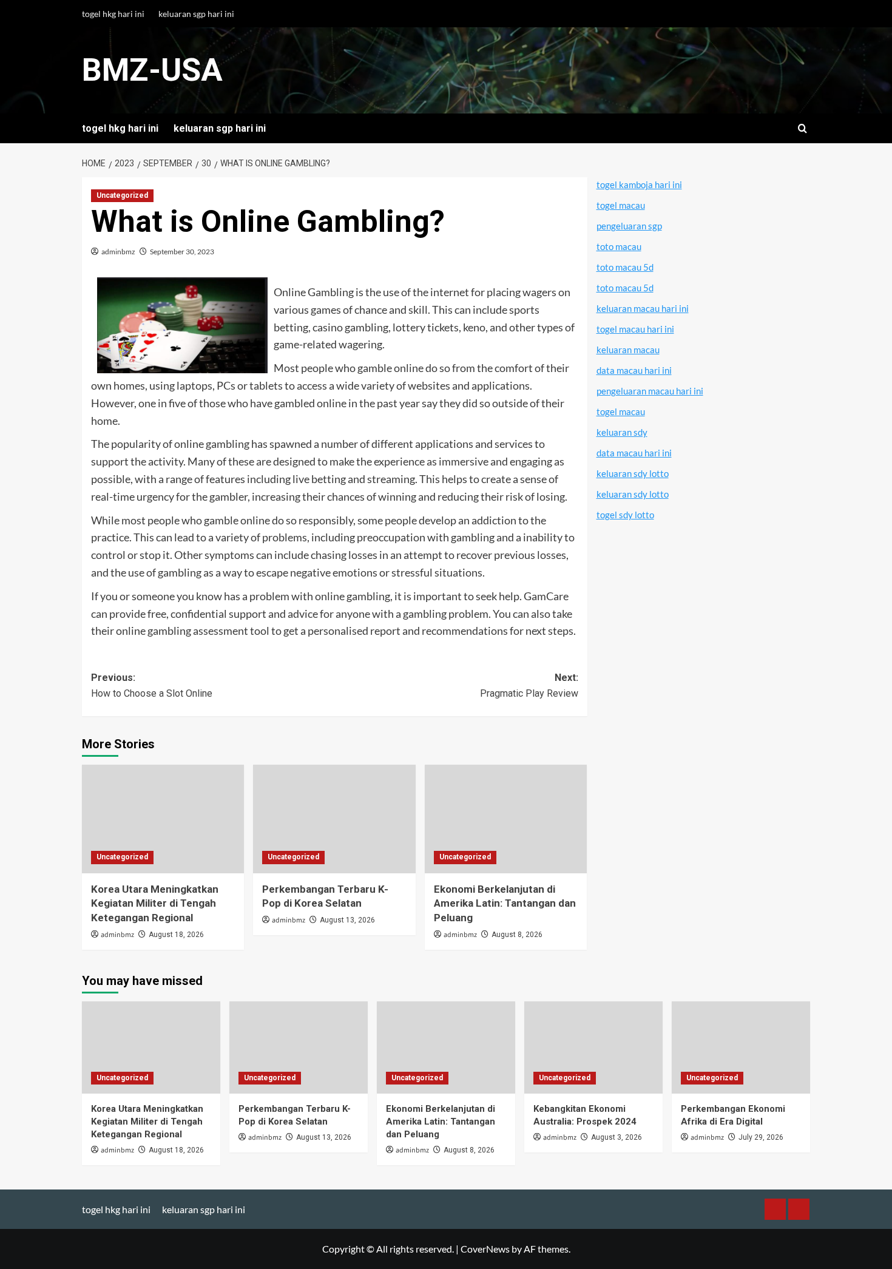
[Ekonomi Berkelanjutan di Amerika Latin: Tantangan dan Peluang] (506, 819)
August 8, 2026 (517, 934)
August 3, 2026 (616, 1137)
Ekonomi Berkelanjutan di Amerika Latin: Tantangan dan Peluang (505, 903)
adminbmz (118, 251)
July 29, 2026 (760, 1137)
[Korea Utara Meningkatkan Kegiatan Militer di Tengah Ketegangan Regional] (163, 819)
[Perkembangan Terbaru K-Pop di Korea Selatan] (334, 819)
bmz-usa (152, 70)
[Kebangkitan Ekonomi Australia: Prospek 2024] (593, 1047)
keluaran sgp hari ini (196, 13)
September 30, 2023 (182, 251)
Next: (529, 685)
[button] (802, 128)
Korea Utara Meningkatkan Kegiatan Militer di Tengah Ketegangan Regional (154, 903)
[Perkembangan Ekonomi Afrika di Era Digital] (741, 1047)
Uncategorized (122, 195)
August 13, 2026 (347, 920)
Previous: (151, 685)
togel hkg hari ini (113, 13)
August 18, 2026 (176, 934)
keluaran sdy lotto (632, 473)
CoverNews (485, 1248)
